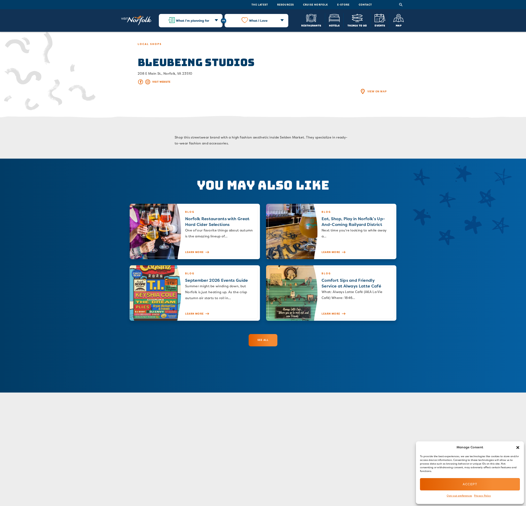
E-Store (343, 4)
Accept (470, 484)
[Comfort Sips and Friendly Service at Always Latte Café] (331, 293)
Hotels (334, 25)
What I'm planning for (192, 20)
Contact (365, 4)
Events (380, 25)
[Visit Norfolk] (136, 20)
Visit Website (161, 82)
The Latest (259, 4)
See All (263, 340)
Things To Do (357, 25)
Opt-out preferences (459, 495)
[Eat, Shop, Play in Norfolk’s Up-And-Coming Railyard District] (331, 231)
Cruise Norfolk (315, 4)
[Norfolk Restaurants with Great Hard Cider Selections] (195, 231)
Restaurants (311, 25)
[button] (518, 447)
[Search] (401, 5)
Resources (285, 4)
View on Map (377, 91)
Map (398, 25)
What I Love (258, 20)
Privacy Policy (482, 495)
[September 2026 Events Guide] (195, 293)
